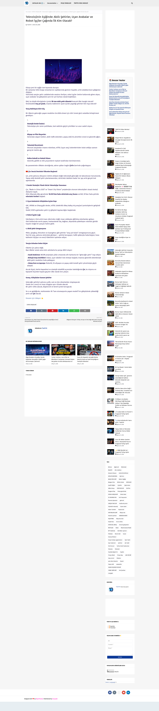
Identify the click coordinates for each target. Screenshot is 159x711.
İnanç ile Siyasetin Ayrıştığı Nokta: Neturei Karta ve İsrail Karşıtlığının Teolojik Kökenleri (87, 359)
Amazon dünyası (112, 473)
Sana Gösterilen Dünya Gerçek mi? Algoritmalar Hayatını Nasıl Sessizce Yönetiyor (119, 113)
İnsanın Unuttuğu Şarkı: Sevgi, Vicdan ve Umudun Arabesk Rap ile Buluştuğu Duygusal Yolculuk (123, 164)
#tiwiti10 (110, 470)
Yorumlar (112, 628)
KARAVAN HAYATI (123, 515)
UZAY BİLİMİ (128, 555)
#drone (110, 467)
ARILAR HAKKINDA (112, 476)
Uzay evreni (111, 558)
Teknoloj (110, 549)
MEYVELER (110, 527)
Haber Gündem (112, 509)
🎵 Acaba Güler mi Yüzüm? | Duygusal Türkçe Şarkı (124, 413)
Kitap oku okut (119, 518)
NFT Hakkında (111, 531)
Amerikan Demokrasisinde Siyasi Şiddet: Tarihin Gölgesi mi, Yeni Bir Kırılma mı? (119, 103)
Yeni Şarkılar (122, 570)
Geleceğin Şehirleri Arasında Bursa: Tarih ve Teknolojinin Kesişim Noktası (124, 252)
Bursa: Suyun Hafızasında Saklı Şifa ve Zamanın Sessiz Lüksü (123, 314)
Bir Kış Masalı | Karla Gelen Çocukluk (123, 368)
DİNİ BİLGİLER (120, 488)
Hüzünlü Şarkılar (112, 515)
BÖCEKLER (128, 482)
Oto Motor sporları (122, 531)
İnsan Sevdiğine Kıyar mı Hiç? (122, 238)
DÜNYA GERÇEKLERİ (36, 11)
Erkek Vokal (123, 494)
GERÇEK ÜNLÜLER (112, 503)
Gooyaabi (55, 698)
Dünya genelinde (122, 491)
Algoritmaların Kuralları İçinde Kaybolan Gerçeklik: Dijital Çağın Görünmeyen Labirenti (36, 359)
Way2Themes (39, 698)
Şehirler (120, 543)
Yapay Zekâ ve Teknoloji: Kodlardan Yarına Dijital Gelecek (122, 431)
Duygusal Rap (111, 491)
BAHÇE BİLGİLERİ (112, 479)
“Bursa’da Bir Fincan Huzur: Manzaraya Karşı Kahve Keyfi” (123, 344)
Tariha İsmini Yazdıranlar (123, 546)
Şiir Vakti (127, 543)
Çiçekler (120, 485)
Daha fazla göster (125, 586)
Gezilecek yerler (123, 503)
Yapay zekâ (111, 564)
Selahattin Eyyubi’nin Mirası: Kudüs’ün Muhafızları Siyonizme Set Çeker (124, 273)
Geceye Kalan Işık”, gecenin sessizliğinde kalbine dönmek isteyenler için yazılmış (123, 379)
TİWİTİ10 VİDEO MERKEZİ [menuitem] (81, 3)
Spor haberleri (112, 543)
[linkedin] (128, 692)
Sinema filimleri (112, 537)
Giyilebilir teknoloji (113, 506)
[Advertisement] (63, 44)
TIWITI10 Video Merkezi (122, 129)
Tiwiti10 (29, 24)
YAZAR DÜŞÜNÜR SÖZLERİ (114, 567)
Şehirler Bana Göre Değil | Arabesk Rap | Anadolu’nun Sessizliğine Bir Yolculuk (123, 390)
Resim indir (118, 534)
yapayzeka (119, 564)
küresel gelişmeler (124, 524)
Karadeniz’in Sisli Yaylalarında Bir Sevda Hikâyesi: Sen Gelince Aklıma (122, 152)
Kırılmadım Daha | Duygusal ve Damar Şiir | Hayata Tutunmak (124, 359)
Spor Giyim (127, 540)
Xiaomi (121, 561)
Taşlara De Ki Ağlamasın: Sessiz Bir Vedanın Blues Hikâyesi (122, 176)
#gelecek (116, 467)
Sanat (124, 534)
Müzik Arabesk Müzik (126, 527)
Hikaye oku (122, 512)
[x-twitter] (114, 692)
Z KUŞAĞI (110, 573)
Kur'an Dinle (119, 521)
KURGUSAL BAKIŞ (112, 524)
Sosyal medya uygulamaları (115, 540)
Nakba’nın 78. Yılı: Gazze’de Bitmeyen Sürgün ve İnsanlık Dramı (120, 108)
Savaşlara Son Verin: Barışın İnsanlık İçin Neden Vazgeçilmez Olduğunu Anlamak (123, 200)
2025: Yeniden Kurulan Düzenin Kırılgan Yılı (122, 323)
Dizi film (128, 488)
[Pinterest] (119, 692)
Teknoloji (117, 549)
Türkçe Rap (120, 555)
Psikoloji (110, 534)
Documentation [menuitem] (51, 3)
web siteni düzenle (113, 561)
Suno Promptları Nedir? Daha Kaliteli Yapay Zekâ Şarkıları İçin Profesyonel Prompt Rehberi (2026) (123, 228)
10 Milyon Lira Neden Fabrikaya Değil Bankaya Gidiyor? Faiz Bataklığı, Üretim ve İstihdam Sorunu (123, 402)
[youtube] (124, 692)
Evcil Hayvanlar (123, 497)
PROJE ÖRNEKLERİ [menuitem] (66, 3)
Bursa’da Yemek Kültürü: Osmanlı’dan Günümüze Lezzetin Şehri (122, 263)
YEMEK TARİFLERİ (112, 570)
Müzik (117, 527)
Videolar (119, 558)
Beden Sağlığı (122, 479)
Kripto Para (111, 521)
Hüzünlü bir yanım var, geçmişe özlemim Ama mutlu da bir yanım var (122, 333)
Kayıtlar (112, 626)
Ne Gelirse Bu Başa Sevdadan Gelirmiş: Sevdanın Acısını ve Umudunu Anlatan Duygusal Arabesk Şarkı (124, 214)
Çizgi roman (127, 485)
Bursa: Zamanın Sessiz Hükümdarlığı (122, 294)
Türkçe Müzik (111, 555)
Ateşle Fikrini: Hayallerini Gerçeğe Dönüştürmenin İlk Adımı (123, 140)
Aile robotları (118, 470)
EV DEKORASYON (112, 497)
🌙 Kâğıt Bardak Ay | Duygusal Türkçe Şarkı (122, 451)
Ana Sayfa (28, 11)
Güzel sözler (123, 506)
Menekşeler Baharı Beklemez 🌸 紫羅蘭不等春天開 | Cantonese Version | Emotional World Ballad (123, 188)
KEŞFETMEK (111, 518)
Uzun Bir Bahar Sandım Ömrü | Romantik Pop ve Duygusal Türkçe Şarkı (123, 442)
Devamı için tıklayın (33, 298)
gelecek (122, 500)
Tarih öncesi (111, 546)
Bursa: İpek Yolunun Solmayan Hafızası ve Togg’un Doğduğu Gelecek (123, 284)
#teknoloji (123, 467)
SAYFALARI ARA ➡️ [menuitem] (37, 3)
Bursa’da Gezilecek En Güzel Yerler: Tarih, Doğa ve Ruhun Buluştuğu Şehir (123, 303)
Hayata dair (121, 509)
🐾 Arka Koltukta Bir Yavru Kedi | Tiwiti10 (123, 421)
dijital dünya (111, 488)
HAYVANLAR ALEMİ (112, 512)
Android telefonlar (123, 473)
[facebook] (110, 692)
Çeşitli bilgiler (111, 485)
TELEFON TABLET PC (113, 552)
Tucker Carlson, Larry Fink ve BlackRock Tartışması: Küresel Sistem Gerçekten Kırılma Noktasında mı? (62, 359)
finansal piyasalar (112, 500)
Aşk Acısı (122, 476)
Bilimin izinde (120, 482)
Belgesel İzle (111, 482)
